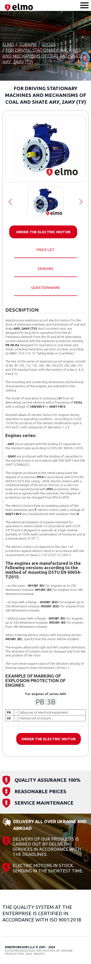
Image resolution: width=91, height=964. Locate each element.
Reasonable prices (40, 791)
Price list (45, 250)
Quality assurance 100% (48, 780)
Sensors (45, 269)
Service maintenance (44, 803)
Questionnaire (45, 287)
